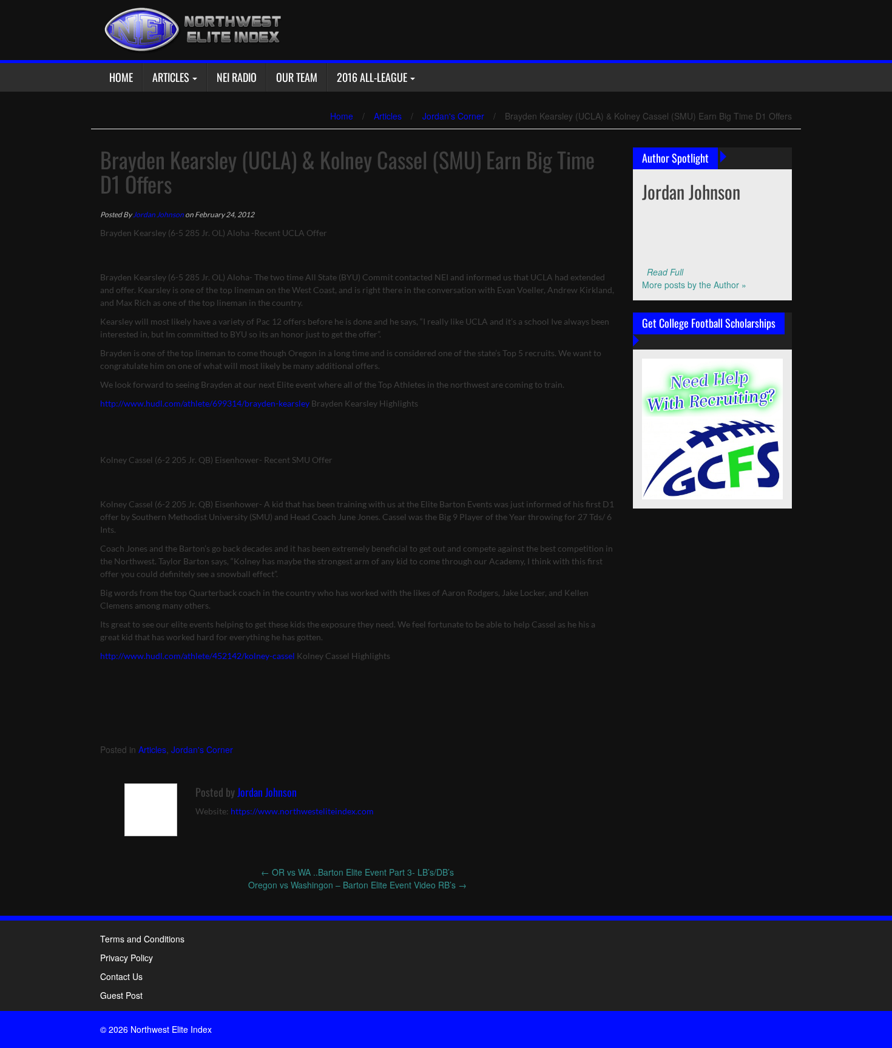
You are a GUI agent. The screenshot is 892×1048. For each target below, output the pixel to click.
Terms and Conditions (142, 939)
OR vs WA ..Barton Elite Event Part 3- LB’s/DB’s (357, 872)
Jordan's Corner (453, 116)
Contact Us (121, 976)
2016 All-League (372, 77)
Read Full (665, 272)
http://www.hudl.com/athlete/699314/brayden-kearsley (204, 403)
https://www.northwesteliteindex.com (302, 811)
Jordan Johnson (158, 214)
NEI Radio (237, 77)
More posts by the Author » (694, 285)
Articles (170, 77)
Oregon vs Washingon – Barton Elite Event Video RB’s (357, 885)
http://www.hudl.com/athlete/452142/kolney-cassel (197, 656)
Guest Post (121, 995)
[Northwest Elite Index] (191, 28)
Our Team (296, 77)
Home (121, 77)
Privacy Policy (126, 958)
